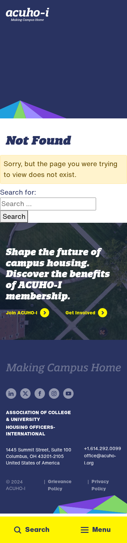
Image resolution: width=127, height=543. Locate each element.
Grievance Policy (60, 485)
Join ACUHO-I (21, 312)
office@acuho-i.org (100, 459)
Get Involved (80, 312)
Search (14, 216)
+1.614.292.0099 (102, 448)
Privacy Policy (100, 485)
